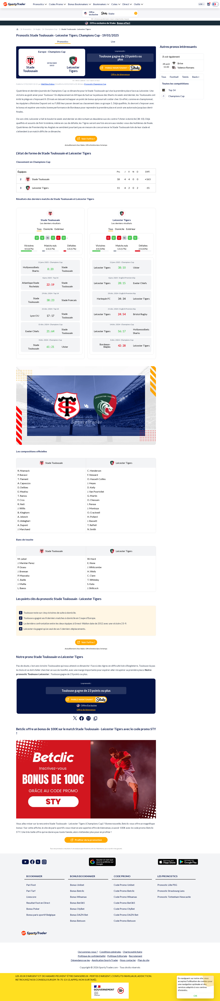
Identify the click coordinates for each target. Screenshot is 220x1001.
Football (174, 76)
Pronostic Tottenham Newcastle (174, 896)
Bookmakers (99, 4)
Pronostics (38, 4)
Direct (125, 4)
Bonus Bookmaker (82, 876)
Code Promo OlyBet (124, 908)
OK (195, 995)
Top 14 (172, 90)
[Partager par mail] (88, 719)
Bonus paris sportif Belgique (40, 914)
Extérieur (59, 228)
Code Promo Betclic (124, 890)
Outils (137, 4)
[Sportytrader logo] (110, 933)
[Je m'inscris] (209, 4)
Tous (39, 228)
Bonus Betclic (77, 890)
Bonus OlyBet (77, 908)
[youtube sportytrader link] (25, 862)
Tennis (185, 76)
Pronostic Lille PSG (167, 884)
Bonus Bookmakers (78, 4)
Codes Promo (56, 4)
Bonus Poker (33, 908)
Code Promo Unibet (124, 884)
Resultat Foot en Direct (38, 902)
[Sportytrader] (14, 4)
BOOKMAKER (34, 876)
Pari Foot (31, 884)
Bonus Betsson (77, 920)
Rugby (38, 29)
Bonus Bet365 (77, 902)
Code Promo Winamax (125, 896)
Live (113, 41)
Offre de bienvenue (120, 74)
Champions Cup (51, 29)
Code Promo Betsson (125, 920)
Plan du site (143, 960)
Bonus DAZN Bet (79, 914)
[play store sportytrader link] (188, 862)
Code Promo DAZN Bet (126, 914)
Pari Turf (30, 890)
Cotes (114, 4)
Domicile (48, 228)
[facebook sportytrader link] (32, 862)
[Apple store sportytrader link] (167, 862)
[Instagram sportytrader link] (44, 862)
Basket (195, 76)
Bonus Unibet (77, 884)
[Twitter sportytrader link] (38, 862)
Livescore (31, 896)
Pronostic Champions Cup (95, 84)
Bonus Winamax (78, 896)
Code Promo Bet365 (124, 902)
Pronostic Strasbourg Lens (171, 890)
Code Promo (122, 876)
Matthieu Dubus (47, 84)
